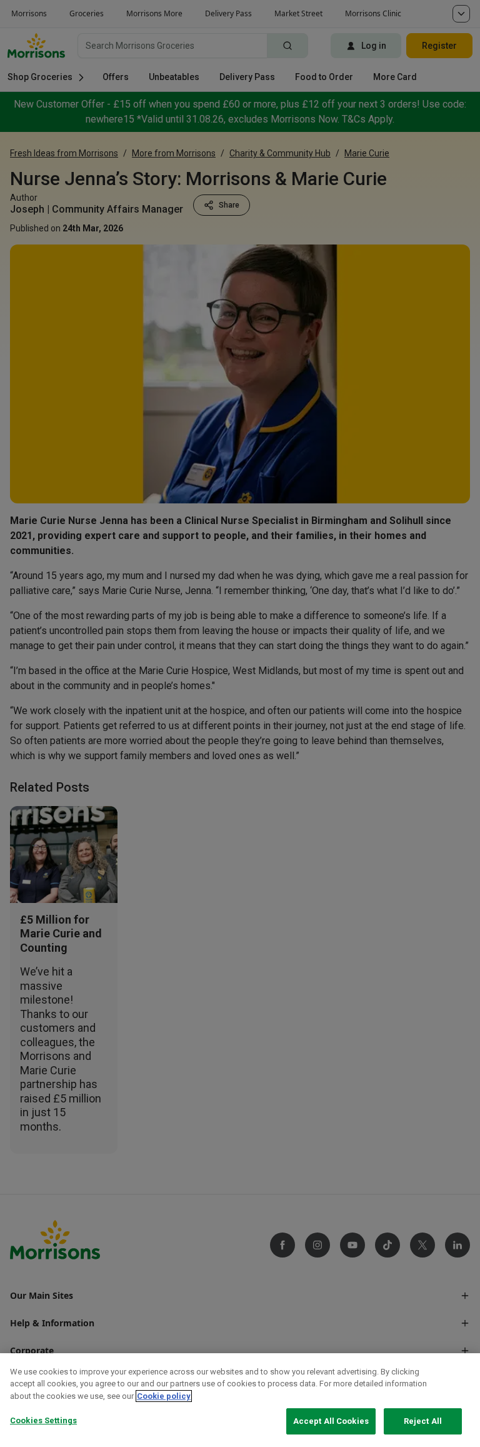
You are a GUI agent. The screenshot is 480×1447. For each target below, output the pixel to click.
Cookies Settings (43, 1420)
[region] (240, 1400)
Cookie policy (164, 1396)
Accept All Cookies (331, 1421)
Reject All (423, 1421)
